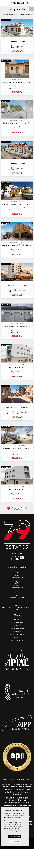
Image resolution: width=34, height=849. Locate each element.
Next (31, 28)
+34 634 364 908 (17, 577)
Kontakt (17, 637)
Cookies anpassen (14, 841)
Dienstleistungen (17, 634)
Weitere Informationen (18, 832)
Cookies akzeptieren (14, 836)
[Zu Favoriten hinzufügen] (30, 21)
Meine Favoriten (17, 640)
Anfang (17, 620)
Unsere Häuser (17, 623)
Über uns (17, 625)
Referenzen (17, 631)
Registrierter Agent (17, 628)
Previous (3, 28)
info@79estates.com (17, 596)
